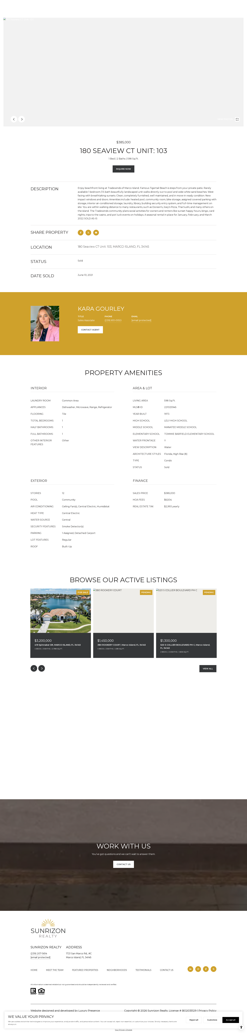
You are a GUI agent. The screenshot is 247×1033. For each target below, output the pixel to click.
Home (34, 970)
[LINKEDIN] (190, 969)
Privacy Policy (207, 1010)
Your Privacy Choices (123, 1030)
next (21, 119)
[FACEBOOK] (206, 969)
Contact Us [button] (124, 864)
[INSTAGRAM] (198, 969)
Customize (212, 1020)
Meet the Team (54, 970)
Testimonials (143, 970)
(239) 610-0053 (113, 320)
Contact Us (166, 970)
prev (14, 119)
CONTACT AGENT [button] (90, 329)
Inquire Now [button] (123, 169)
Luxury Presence (89, 1010)
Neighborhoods (117, 970)
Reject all (194, 1020)
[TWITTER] (213, 969)
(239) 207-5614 (39, 953)
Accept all (230, 1020)
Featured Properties (85, 970)
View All (208, 668)
